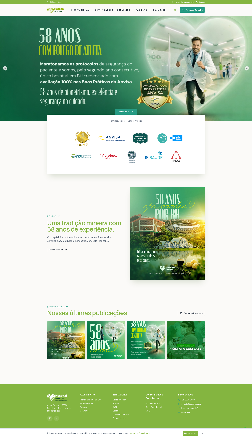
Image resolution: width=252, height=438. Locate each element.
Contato (202, 2)
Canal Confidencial (154, 407)
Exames (83, 407)
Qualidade (159, 10)
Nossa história (56, 249)
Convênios (123, 10)
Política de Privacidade (139, 433)
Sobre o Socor (119, 400)
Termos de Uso (119, 418)
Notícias (116, 403)
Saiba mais (124, 112)
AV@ (115, 407)
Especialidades (86, 403)
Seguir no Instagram (193, 313)
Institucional (80, 10)
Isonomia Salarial (153, 403)
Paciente (141, 10)
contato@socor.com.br (191, 404)
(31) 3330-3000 (188, 400)
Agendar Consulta (194, 10)
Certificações (104, 10)
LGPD (148, 411)
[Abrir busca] (175, 10)
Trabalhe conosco (121, 414)
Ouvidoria (185, 412)
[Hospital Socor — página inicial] (56, 10)
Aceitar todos (190, 433)
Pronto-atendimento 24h (184, 2)
